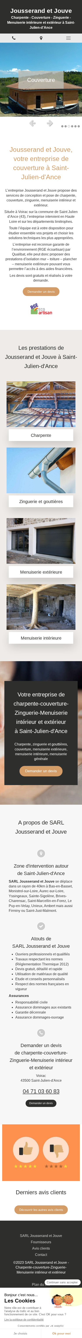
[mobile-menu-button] (68, 38)
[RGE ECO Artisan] (41, 308)
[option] (41, 80)
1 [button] (62, 126)
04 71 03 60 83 (41, 1091)
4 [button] (72, 126)
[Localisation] (41, 38)
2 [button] (66, 126)
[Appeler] (13, 38)
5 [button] (75, 126)
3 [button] (69, 126)
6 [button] (79, 126)
